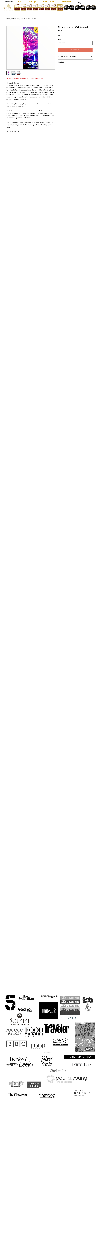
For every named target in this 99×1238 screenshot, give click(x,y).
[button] (80, 2)
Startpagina (9, 19)
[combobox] (75, 43)
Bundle (60, 39)
